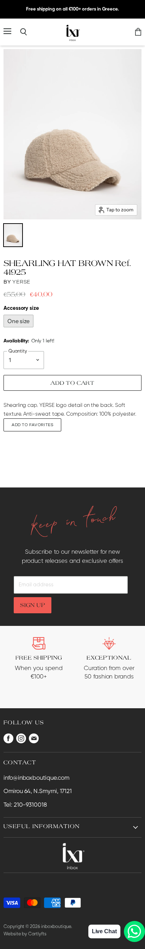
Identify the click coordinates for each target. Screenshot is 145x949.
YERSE (21, 282)
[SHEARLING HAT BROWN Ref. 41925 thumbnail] (13, 235)
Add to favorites (32, 425)
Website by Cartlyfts (25, 934)
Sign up (32, 605)
